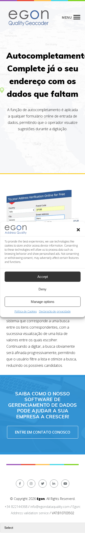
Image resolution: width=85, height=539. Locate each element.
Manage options (42, 302)
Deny (42, 289)
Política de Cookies (26, 311)
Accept (42, 277)
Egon (76, 506)
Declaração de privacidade (55, 311)
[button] (78, 229)
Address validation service (30, 513)
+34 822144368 (16, 506)
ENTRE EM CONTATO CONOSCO (42, 432)
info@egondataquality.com (50, 506)
